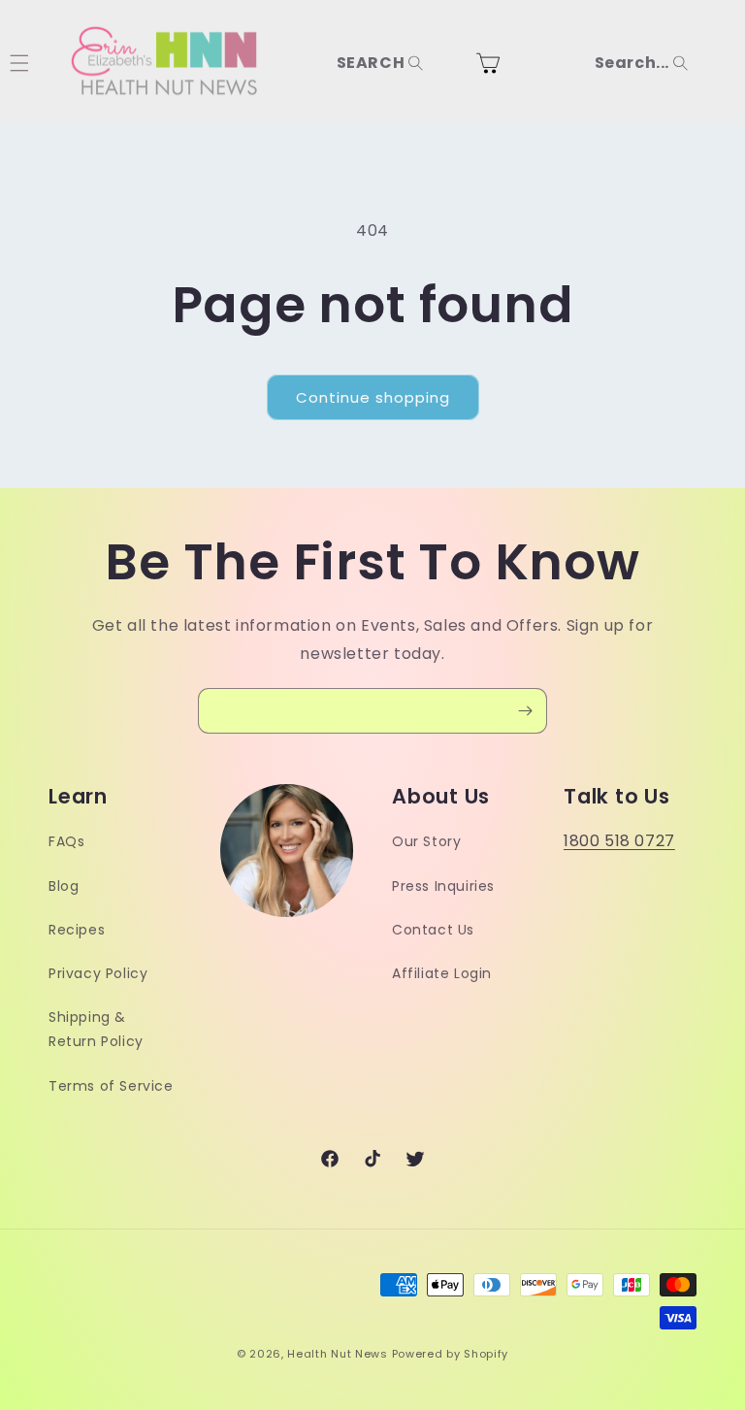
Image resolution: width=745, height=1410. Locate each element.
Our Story (426, 841)
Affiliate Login (442, 973)
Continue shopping (373, 397)
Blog (64, 886)
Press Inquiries (443, 886)
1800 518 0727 (619, 841)
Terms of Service (111, 1086)
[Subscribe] (524, 711)
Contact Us (433, 929)
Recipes (77, 929)
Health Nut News (337, 1353)
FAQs (66, 841)
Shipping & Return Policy (96, 1029)
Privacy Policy (98, 973)
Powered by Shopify (450, 1353)
